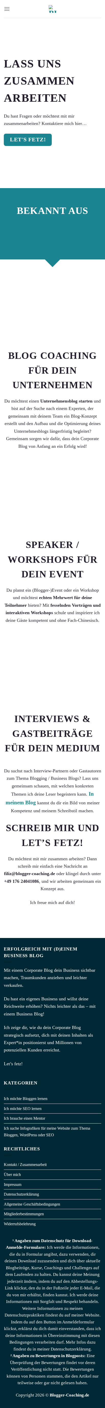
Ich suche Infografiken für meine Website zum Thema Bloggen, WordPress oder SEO (47, 1131)
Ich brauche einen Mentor (24, 1118)
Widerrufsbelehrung (20, 1224)
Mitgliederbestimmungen (24, 1214)
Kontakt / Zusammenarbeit (25, 1164)
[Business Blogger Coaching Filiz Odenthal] (52, 9)
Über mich (12, 1174)
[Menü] (7, 9)
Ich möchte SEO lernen (23, 1108)
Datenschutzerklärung (21, 1194)
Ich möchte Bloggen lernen (25, 1098)
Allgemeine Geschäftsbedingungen (32, 1204)
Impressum (12, 1184)
